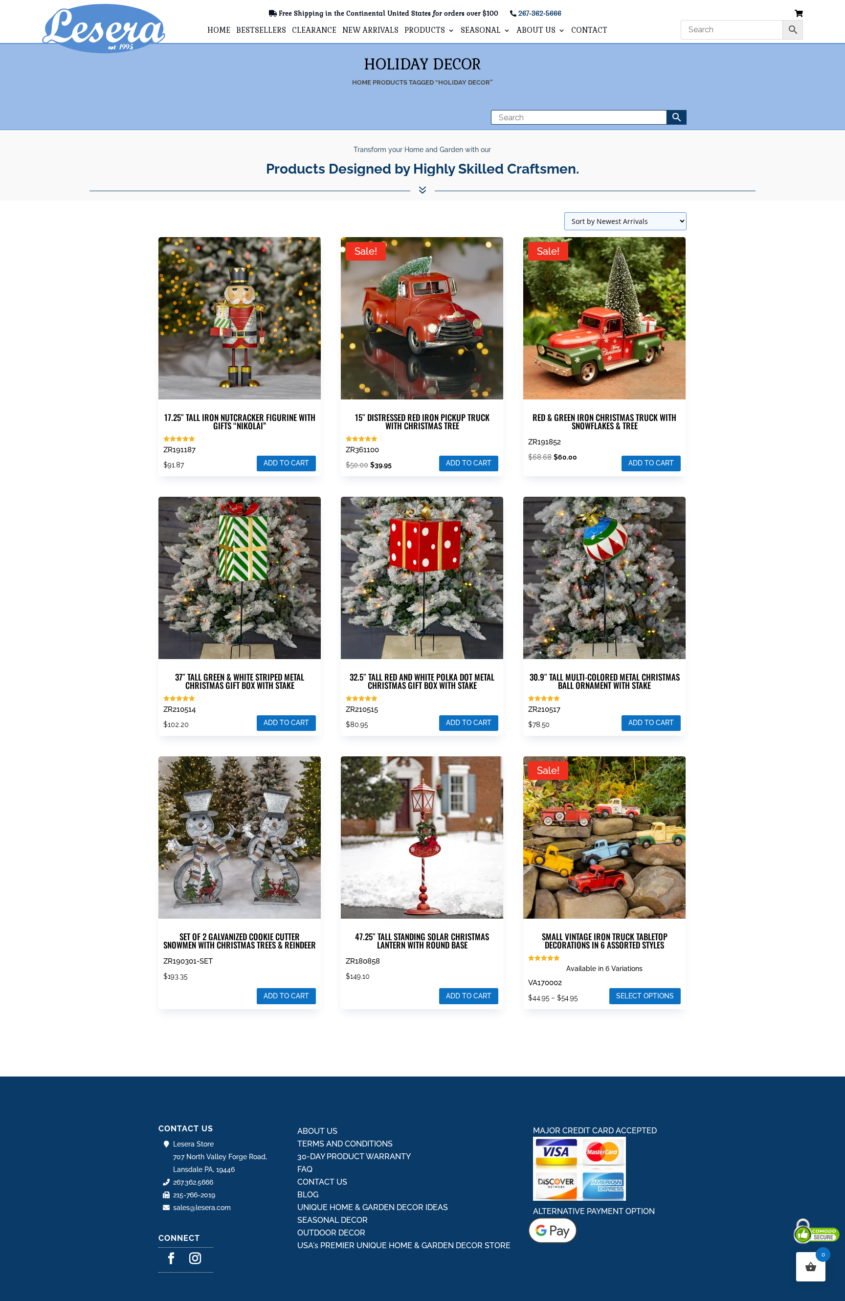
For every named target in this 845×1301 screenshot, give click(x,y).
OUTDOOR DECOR (331, 1232)
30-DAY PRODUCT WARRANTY (354, 1156)
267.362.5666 (193, 1182)
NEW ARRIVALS (370, 31)
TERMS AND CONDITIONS (345, 1143)
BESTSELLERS (261, 31)
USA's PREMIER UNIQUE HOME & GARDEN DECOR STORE (404, 1245)
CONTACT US (322, 1182)
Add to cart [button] (286, 463)
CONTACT (589, 31)
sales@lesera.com (202, 1208)
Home (361, 82)
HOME (218, 31)
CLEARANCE (314, 31)
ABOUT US (536, 31)
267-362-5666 (539, 13)
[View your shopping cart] (799, 14)
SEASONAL (481, 31)
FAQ (304, 1169)
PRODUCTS (424, 31)
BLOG (307, 1194)
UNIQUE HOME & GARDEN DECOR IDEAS (372, 1207)
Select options (645, 996)
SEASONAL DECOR (332, 1220)
